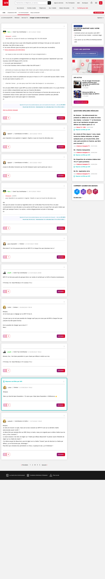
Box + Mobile (52, 8)
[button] (5, 117)
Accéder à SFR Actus (81, 102)
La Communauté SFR (6, 17)
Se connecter (99, 12)
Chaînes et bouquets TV (83, 146)
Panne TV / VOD (81, 127)
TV (73, 8)
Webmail (96, 3)
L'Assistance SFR (12, 12)
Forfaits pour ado (82, 8)
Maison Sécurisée (64, 8)
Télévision (17, 17)
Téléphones (42, 8)
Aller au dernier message (10, 110)
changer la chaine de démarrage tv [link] (39, 17)
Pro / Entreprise (70, 3)
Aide (78, 3)
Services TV (25, 17)
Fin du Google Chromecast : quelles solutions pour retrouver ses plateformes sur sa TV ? (91, 83)
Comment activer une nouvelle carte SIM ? (87, 33)
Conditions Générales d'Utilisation (39, 475)
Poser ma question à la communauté (85, 53)
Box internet (20, 8)
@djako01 (8, 36)
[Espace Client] (100, 3)
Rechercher (49, 3)
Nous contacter (35, 12)
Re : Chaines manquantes (82, 150)
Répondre (61, 118)
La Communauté (23, 12)
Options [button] (99, 18)
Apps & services (58, 3)
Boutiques (85, 3)
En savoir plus (77, 197)
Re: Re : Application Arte (82, 171)
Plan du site (56, 475)
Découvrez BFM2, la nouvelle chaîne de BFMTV (90, 93)
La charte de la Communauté (17, 475)
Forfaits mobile (31, 8)
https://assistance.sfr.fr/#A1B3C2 (15, 50)
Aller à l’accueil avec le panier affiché (91, 3)
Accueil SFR (6, 3)
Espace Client (101, 3)
